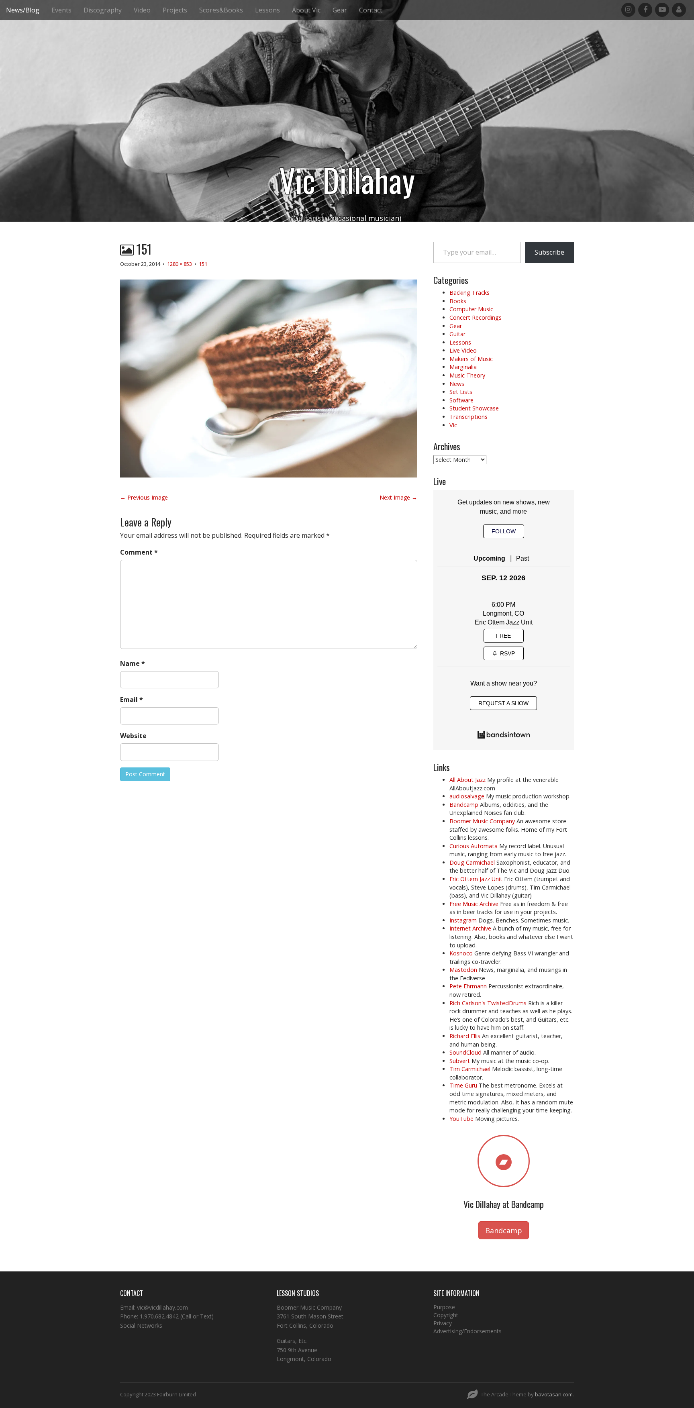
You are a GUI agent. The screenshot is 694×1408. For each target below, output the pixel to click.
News (456, 384)
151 (203, 263)
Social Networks (141, 1325)
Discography (103, 10)
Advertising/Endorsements (467, 1331)
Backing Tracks (469, 292)
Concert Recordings (475, 317)
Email (131, 699)
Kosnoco (461, 953)
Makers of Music (471, 359)
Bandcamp (463, 804)
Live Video (463, 350)
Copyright (445, 1315)
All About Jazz (467, 780)
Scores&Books (221, 10)
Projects (175, 10)
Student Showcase (474, 408)
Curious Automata (473, 846)
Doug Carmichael (472, 862)
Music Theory (467, 375)
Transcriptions (468, 416)
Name (132, 663)
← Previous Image (144, 497)
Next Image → (398, 497)
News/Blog (22, 10)
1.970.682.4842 (159, 1316)
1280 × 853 (179, 263)
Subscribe (549, 252)
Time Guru (463, 1085)
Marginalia (463, 367)
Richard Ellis (464, 1036)
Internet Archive (470, 928)
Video (142, 10)
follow (504, 531)
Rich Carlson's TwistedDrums (488, 1003)
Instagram (463, 920)
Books (457, 301)
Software (461, 400)
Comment (139, 552)
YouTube (461, 1118)
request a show (503, 703)
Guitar (457, 334)
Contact (370, 10)
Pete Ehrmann (468, 986)
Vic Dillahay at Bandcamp (503, 1204)
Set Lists (460, 392)
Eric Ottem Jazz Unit (504, 622)
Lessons (267, 10)
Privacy (442, 1323)
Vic (453, 425)
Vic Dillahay (347, 179)
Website (133, 735)
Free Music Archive (473, 904)
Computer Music (471, 309)
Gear (340, 10)
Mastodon (463, 969)
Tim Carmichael (469, 1069)
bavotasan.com (554, 1394)
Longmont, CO (503, 613)
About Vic (306, 10)
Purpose (444, 1307)
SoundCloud (465, 1052)
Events (61, 10)
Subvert (459, 1061)
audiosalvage (466, 796)
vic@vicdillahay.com (162, 1307)
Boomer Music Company (482, 821)
